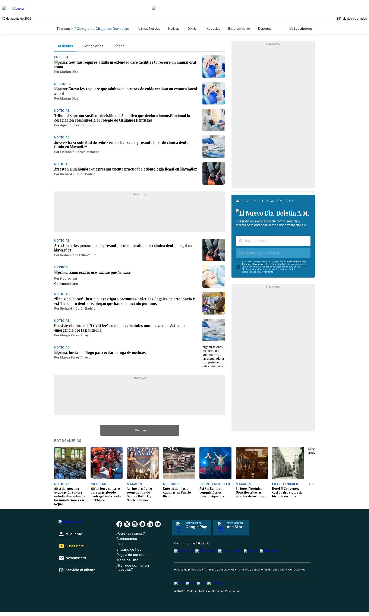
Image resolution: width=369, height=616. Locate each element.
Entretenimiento (239, 28)
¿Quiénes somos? (130, 533)
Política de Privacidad (294, 261)
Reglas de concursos (133, 555)
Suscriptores (303, 28)
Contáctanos (126, 539)
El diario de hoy (128, 549)
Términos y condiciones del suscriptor (261, 569)
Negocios (213, 28)
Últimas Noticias (149, 28)
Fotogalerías (67, 441)
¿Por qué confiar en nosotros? (132, 567)
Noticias (173, 28)
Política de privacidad (187, 569)
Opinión (192, 28)
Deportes (264, 28)
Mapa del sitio (127, 560)
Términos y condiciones (219, 569)
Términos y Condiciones (253, 264)
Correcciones (296, 569)
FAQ (119, 544)
